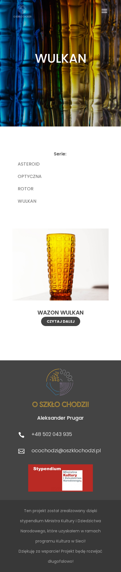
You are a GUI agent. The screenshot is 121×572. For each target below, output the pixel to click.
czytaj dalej (61, 321)
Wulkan (27, 201)
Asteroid (29, 164)
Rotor (25, 189)
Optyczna (30, 176)
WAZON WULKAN (60, 312)
